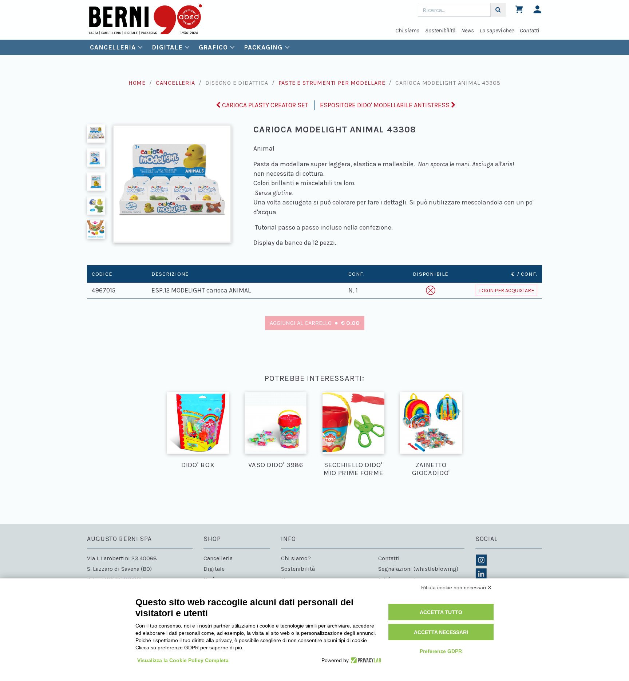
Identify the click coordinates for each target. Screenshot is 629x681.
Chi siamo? (296, 558)
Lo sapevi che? (497, 30)
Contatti (529, 30)
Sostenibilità (440, 30)
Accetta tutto (441, 612)
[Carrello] (519, 11)
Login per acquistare (506, 290)
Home (137, 82)
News (467, 30)
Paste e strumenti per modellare (331, 82)
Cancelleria (113, 47)
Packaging (263, 47)
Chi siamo (407, 30)
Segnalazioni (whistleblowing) (418, 568)
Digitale (167, 47)
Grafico (213, 47)
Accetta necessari (441, 632)
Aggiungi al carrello (315, 322)
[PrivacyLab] (365, 660)
